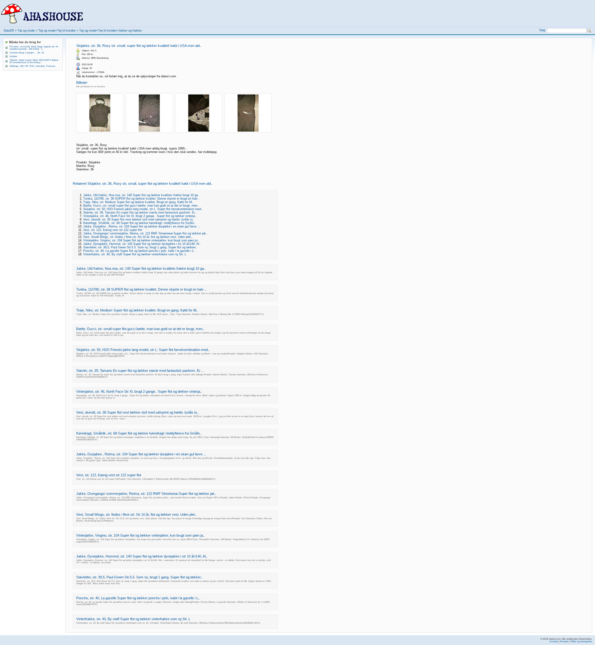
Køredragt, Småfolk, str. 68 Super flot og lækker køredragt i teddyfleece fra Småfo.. (139, 223)
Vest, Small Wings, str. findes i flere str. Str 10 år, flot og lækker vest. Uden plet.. (138, 237)
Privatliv (564, 641)
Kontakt (554, 641)
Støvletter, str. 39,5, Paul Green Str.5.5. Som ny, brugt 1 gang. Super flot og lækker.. (140, 247)
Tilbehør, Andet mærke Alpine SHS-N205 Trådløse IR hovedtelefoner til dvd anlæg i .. (34, 61)
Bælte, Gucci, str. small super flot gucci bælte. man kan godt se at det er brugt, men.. (141, 205)
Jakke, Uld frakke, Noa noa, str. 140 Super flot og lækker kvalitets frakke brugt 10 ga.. (141, 195)
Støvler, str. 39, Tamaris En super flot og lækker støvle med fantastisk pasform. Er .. (140, 212)
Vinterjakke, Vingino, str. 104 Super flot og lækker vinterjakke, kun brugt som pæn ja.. (141, 240)
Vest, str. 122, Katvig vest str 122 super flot (112, 230)
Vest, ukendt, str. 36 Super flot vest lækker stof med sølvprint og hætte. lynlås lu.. (139, 219)
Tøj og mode (26, 30)
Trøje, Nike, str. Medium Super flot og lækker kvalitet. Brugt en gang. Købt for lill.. (138, 202)
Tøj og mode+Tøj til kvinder (57, 30)
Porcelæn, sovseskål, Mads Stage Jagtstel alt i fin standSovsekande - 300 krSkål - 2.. (34, 47)
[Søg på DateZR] (589, 31)
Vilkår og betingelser (581, 641)
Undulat (13, 56)
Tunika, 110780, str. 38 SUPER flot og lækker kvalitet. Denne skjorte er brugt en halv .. (142, 198)
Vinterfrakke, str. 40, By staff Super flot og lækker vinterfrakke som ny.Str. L (134, 254)
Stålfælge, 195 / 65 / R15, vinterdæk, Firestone (32, 66)
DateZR (9, 30)
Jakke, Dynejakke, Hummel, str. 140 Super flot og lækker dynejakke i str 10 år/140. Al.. (142, 244)
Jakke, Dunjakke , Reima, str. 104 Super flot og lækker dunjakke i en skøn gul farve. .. (141, 226)
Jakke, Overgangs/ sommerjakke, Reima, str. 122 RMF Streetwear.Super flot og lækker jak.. (145, 233)
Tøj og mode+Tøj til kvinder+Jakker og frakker (110, 30)
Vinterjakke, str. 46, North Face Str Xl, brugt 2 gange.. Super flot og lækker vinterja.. (140, 216)
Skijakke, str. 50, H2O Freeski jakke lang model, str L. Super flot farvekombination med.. (143, 209)
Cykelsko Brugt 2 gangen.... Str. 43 (27, 53)
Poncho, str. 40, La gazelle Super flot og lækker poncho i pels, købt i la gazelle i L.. (139, 251)
